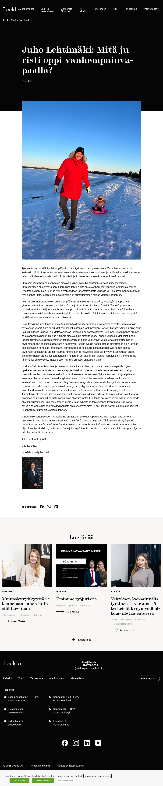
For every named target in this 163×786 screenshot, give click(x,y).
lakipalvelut (85, 605)
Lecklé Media (10, 20)
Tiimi (115, 8)
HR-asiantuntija (8, 614)
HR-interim (37, 614)
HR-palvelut (82, 10)
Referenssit (100, 8)
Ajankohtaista (26, 8)
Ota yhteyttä (148, 678)
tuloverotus (140, 619)
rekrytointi (60, 605)
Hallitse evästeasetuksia (70, 765)
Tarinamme (130, 8)
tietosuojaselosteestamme (97, 776)
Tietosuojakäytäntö (39, 765)
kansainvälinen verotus (123, 623)
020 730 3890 (90, 665)
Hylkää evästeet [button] (43, 780)
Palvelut (7, 678)
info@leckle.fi (90, 662)
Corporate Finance (66, 10)
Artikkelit (25, 20)
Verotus (114, 619)
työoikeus (73, 605)
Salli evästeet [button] (19, 780)
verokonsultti (126, 619)
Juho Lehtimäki (30, 439)
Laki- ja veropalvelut (47, 10)
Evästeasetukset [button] (65, 780)
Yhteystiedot (150, 8)
